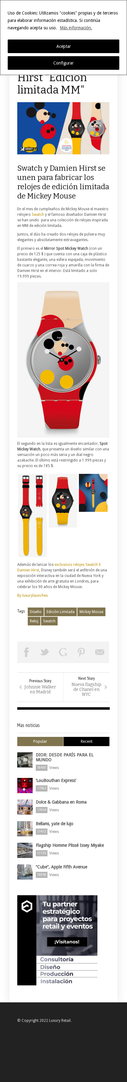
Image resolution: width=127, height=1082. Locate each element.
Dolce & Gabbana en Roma (61, 802)
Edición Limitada (61, 612)
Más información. (76, 27)
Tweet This (45, 652)
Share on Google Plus (63, 652)
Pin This (81, 652)
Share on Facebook (26, 652)
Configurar (63, 63)
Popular (40, 741)
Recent (86, 741)
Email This (100, 652)
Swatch (38, 214)
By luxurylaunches (32, 595)
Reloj (34, 621)
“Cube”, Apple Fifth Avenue (61, 866)
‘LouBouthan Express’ (56, 780)
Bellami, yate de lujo (54, 823)
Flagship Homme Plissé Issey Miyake (70, 845)
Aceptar (63, 46)
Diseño (36, 612)
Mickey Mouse (91, 612)
